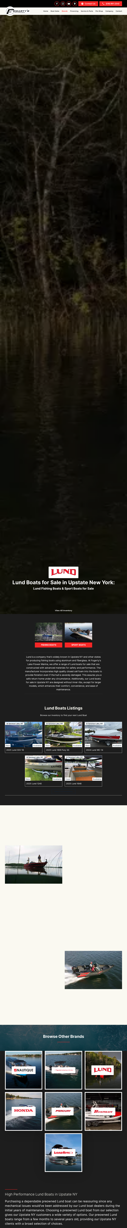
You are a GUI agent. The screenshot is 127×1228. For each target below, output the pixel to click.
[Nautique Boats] (22, 1070)
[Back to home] (17, 11)
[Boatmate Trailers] (102, 1111)
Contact (119, 11)
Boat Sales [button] (55, 11)
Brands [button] (65, 11)
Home (45, 11)
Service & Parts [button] (87, 11)
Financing (74, 11)
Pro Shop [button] (99, 11)
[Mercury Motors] (62, 1111)
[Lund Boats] (102, 1070)
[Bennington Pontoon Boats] (62, 1070)
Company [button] (109, 11)
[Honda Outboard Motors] (22, 1111)
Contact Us (90, 3)
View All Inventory (63, 610)
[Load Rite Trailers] (62, 1152)
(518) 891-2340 (112, 3)
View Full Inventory (63, 791)
